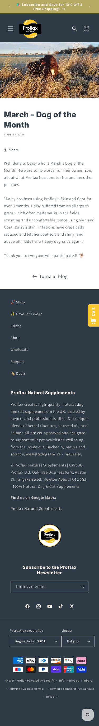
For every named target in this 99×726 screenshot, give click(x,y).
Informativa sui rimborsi (76, 680)
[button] (10, 28)
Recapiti (52, 696)
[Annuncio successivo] (89, 7)
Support (18, 361)
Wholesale (19, 349)
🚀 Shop (18, 302)
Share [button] (14, 150)
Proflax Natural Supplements (36, 508)
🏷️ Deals (18, 373)
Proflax (21, 680)
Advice (16, 325)
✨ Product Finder (26, 314)
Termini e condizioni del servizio (72, 689)
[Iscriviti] (82, 587)
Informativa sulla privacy (27, 689)
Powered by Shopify (40, 680)
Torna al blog (53, 276)
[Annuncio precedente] (10, 7)
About (16, 337)
